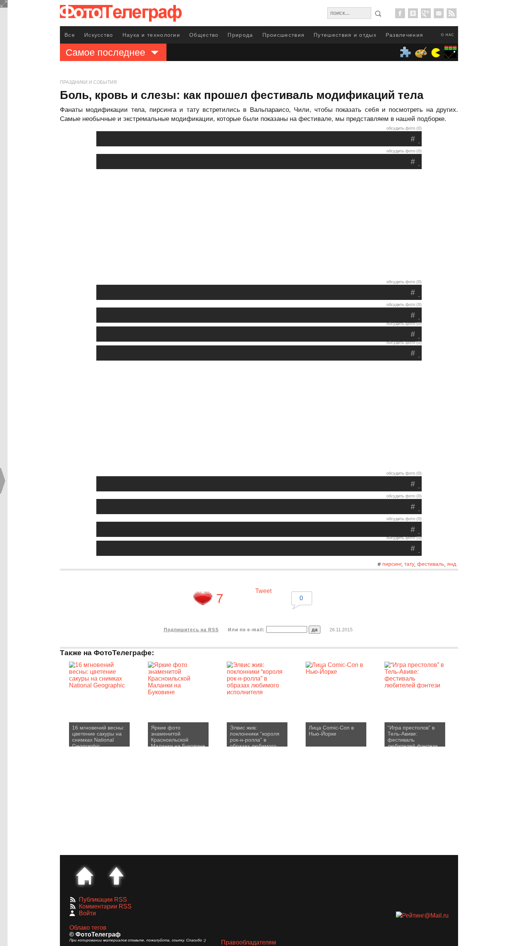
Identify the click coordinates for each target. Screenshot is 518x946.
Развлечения (404, 35)
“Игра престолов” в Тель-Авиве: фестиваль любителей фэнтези (413, 736)
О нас (447, 35)
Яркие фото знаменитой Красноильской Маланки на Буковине (178, 736)
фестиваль (430, 564)
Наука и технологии (151, 35)
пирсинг (391, 564)
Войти (87, 913)
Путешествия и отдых (345, 35)
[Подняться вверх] (116, 876)
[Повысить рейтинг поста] (202, 598)
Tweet (263, 591)
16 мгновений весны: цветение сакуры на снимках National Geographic (98, 736)
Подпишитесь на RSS (191, 629)
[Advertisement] (259, 226)
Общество (203, 35)
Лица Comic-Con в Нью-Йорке (331, 731)
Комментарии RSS (105, 906)
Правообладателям (248, 942)
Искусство (98, 35)
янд (451, 564)
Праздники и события (88, 82)
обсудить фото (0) (404, 128)
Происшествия (283, 35)
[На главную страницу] (84, 876)
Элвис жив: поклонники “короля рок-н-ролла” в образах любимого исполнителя (254, 736)
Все (69, 35)
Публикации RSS (103, 899)
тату (409, 564)
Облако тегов (88, 927)
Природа (240, 35)
